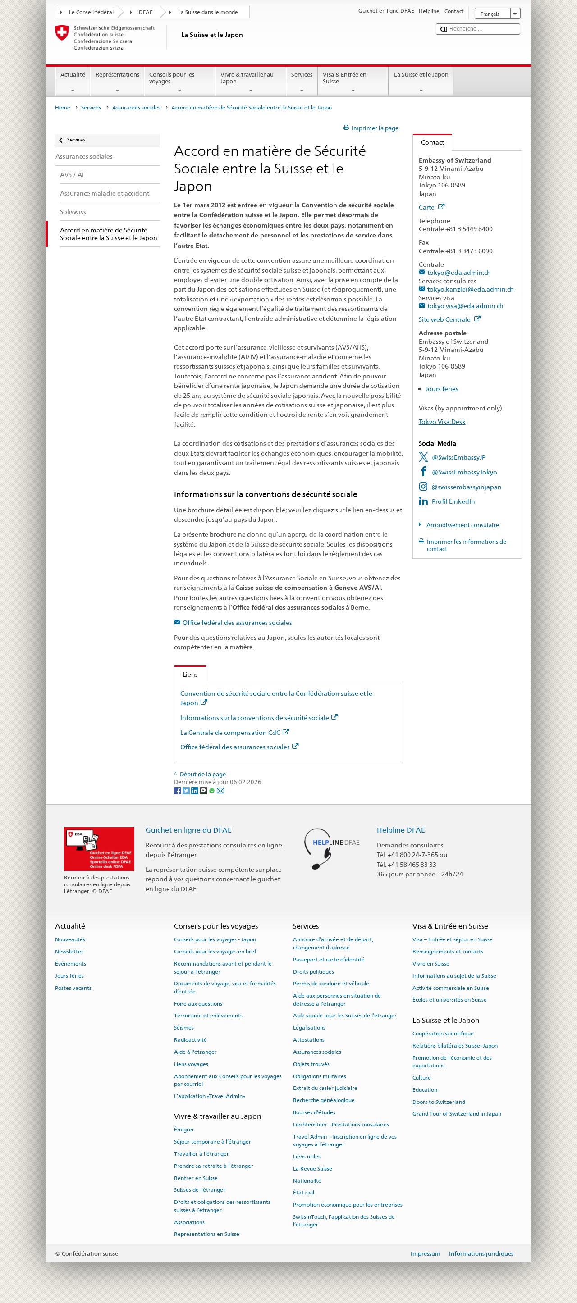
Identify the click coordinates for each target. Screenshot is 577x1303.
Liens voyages (191, 1064)
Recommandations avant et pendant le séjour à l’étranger (223, 968)
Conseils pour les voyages (171, 78)
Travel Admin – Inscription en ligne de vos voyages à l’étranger (345, 1140)
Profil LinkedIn (453, 501)
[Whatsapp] (212, 790)
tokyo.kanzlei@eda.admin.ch (470, 289)
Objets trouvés (311, 1064)
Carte (427, 207)
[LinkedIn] (195, 790)
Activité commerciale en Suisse (450, 988)
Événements (70, 964)
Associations (189, 1222)
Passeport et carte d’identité (329, 960)
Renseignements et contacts (447, 951)
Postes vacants (73, 988)
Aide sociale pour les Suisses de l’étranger (345, 1015)
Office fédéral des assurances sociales (237, 622)
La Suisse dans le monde (208, 12)
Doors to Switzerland (438, 1101)
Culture (421, 1078)
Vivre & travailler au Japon (247, 78)
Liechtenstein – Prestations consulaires (341, 1124)
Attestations (309, 1040)
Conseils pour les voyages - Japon (215, 939)
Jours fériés (442, 388)
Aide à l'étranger (195, 1052)
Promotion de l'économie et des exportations (452, 1061)
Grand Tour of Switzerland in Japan (456, 1114)
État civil (303, 1192)
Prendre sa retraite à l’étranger (213, 1166)
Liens (186, 674)
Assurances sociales (136, 108)
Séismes (184, 1028)
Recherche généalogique (324, 1100)
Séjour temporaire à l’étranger (212, 1142)
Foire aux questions (198, 1003)
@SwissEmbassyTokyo (464, 472)
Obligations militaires (319, 1076)
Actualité (72, 74)
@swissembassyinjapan (466, 487)
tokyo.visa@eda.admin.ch (465, 306)
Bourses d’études (314, 1112)
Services (301, 74)
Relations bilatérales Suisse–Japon (455, 1046)
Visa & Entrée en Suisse (344, 78)
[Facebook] (178, 790)
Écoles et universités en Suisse (449, 1000)
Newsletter (69, 951)
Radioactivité (190, 1040)
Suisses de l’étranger (199, 1190)
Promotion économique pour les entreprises (348, 1205)
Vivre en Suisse (430, 964)
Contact (428, 142)
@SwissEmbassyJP (458, 457)
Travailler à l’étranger (201, 1154)
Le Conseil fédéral (91, 12)
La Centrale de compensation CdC (230, 732)
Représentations (117, 74)
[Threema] (204, 790)
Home (62, 108)
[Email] (220, 790)
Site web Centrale (445, 319)
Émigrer (184, 1129)
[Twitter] (187, 790)
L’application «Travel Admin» (209, 1096)
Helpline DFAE (401, 830)
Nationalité (307, 1180)
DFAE (146, 12)
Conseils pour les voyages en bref (215, 951)
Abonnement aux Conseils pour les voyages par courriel (228, 1080)
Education (424, 1090)
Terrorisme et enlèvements (208, 1015)
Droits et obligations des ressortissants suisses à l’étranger (222, 1206)
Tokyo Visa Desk (442, 421)
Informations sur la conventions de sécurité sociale (254, 717)
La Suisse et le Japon (421, 74)
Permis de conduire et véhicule (331, 983)
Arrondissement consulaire (462, 525)
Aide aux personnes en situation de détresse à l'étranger (337, 1000)
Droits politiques (313, 971)
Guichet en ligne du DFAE (189, 830)
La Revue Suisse (312, 1169)
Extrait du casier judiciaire (325, 1088)
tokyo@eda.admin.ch (459, 272)
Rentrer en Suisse (196, 1178)
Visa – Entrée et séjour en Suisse (452, 939)
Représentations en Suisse (206, 1234)
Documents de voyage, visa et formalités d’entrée (225, 987)
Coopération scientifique (443, 1033)
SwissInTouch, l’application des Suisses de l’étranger (344, 1221)
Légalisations (309, 1028)
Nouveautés (70, 939)
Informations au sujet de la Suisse (454, 976)
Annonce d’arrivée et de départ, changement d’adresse (333, 943)
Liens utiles (307, 1156)
